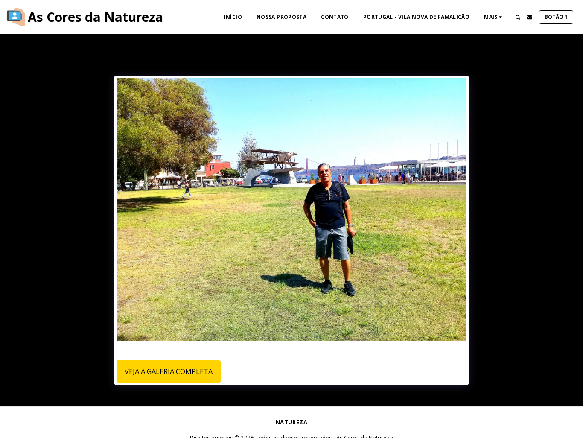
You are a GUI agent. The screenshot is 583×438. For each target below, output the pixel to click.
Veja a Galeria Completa (169, 371)
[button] (517, 17)
